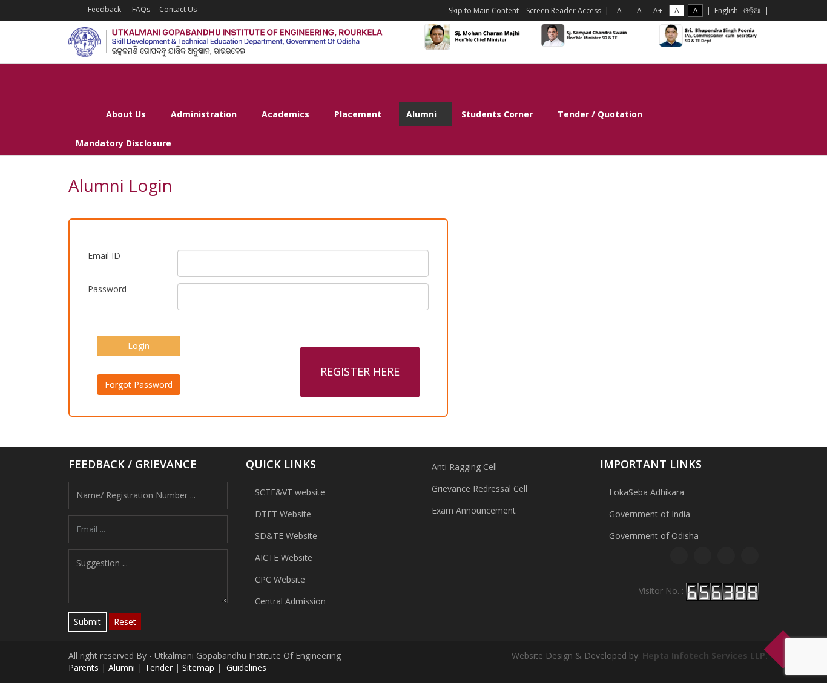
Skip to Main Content (484, 10)
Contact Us (177, 9)
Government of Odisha (654, 535)
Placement (357, 114)
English (726, 10)
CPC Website (280, 579)
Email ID (104, 255)
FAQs (140, 9)
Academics (285, 114)
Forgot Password (139, 384)
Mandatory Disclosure (123, 143)
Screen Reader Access (563, 10)
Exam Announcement (474, 510)
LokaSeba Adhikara (646, 492)
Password (107, 289)
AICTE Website (283, 557)
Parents (83, 667)
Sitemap (198, 667)
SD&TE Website (286, 535)
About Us (126, 114)
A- (620, 10)
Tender (159, 667)
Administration (204, 114)
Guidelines (245, 667)
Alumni (421, 114)
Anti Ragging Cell (464, 466)
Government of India (649, 514)
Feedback (103, 9)
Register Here (360, 371)
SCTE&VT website (290, 492)
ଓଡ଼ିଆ (752, 10)
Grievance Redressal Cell (479, 488)
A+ (657, 10)
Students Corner (497, 114)
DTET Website (283, 514)
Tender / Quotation (600, 114)
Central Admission (290, 601)
